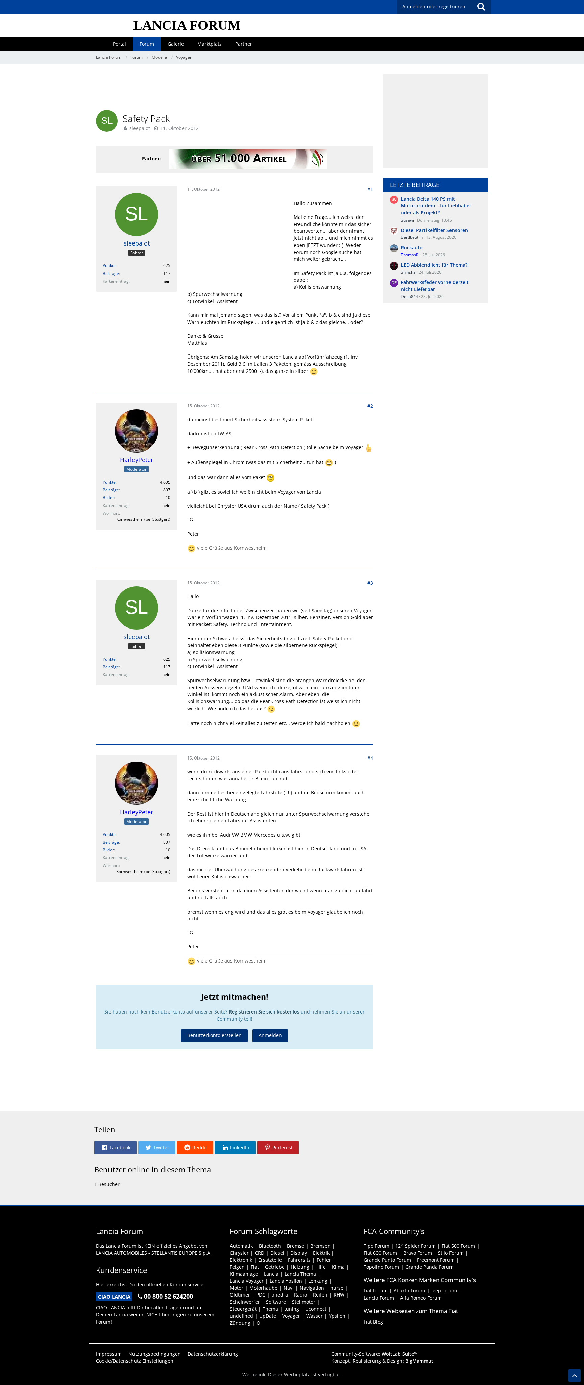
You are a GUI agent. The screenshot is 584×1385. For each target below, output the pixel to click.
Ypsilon (337, 1316)
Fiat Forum (376, 1290)
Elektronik (241, 1260)
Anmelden (270, 1035)
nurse (336, 1288)
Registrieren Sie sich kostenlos (264, 1011)
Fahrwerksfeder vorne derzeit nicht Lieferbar (435, 285)
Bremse (295, 1245)
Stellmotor (303, 1302)
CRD (259, 1253)
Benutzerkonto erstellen (214, 1035)
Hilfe (320, 1267)
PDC (260, 1294)
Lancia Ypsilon (286, 1281)
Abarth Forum (409, 1290)
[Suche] (480, 7)
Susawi (407, 220)
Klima (338, 1267)
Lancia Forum (379, 1297)
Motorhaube (263, 1288)
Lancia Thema (300, 1274)
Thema (270, 1309)
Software (276, 1302)
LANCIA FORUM (187, 25)
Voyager (291, 1316)
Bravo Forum (417, 1253)
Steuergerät (243, 1309)
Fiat (255, 1267)
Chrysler (239, 1253)
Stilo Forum (451, 1253)
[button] (115, 1147)
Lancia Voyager (247, 1281)
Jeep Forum (444, 1290)
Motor (236, 1288)
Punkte (109, 265)
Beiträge (111, 273)
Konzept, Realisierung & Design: (382, 1361)
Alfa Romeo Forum (421, 1297)
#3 (370, 583)
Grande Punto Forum (387, 1260)
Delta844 (409, 296)
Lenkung (317, 1281)
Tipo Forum (376, 1245)
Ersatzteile (270, 1260)
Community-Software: (374, 1354)
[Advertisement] (235, 89)
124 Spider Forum (415, 1245)
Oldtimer (240, 1294)
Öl (259, 1322)
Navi (289, 1288)
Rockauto (412, 247)
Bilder (108, 498)
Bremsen (320, 1245)
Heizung (300, 1267)
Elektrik (321, 1253)
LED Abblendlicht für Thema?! (435, 265)
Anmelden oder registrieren (433, 6)
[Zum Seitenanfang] (574, 1375)
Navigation (312, 1288)
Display (298, 1253)
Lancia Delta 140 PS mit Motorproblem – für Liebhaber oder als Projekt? (436, 206)
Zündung (240, 1322)
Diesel (277, 1253)
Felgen (237, 1267)
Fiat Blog (373, 1321)
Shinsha (408, 272)
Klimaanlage (244, 1274)
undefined (241, 1316)
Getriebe (275, 1267)
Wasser (314, 1316)
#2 (370, 406)
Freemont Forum (436, 1260)
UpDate (267, 1316)
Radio (300, 1294)
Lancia (271, 1274)
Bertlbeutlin (412, 237)
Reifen (320, 1294)
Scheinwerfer (245, 1302)
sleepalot (139, 128)
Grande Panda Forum (429, 1267)
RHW (339, 1294)
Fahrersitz (299, 1260)
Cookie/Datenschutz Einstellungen (134, 1361)
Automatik (241, 1245)
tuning (291, 1309)
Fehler (324, 1260)
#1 (370, 189)
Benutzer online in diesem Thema (152, 1169)
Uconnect (315, 1309)
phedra (279, 1294)
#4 (370, 758)
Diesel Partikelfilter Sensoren (434, 230)
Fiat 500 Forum (458, 1245)
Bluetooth (270, 1245)
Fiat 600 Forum (380, 1253)
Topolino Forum (381, 1267)
